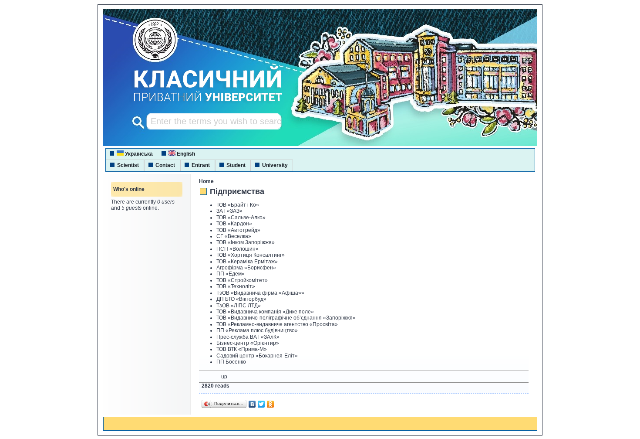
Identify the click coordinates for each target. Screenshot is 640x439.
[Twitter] (261, 404)
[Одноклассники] (270, 404)
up (224, 377)
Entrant (201, 165)
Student (236, 165)
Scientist (128, 165)
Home (206, 181)
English (185, 154)
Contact (165, 165)
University (275, 165)
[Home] (200, 102)
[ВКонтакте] (252, 404)
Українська (138, 154)
